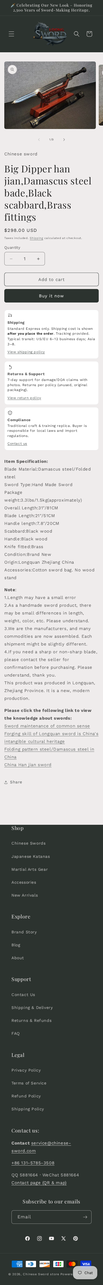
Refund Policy (26, 1096)
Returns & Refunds (31, 1020)
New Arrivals (24, 895)
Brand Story (24, 932)
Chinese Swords (28, 843)
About (17, 957)
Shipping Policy (27, 1109)
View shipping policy (26, 352)
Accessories (23, 882)
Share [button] (16, 782)
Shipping (36, 238)
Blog (15, 945)
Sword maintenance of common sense (47, 726)
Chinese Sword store (41, 1274)
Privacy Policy (26, 1070)
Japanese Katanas (30, 856)
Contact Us (23, 994)
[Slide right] (64, 139)
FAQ (15, 1033)
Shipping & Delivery (32, 1007)
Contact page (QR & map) (39, 1182)
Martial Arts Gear (29, 869)
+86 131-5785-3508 (32, 1162)
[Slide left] (39, 139)
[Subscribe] (85, 1217)
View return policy (24, 398)
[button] (11, 34)
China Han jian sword (28, 764)
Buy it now (51, 295)
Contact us (17, 444)
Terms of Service (29, 1083)
